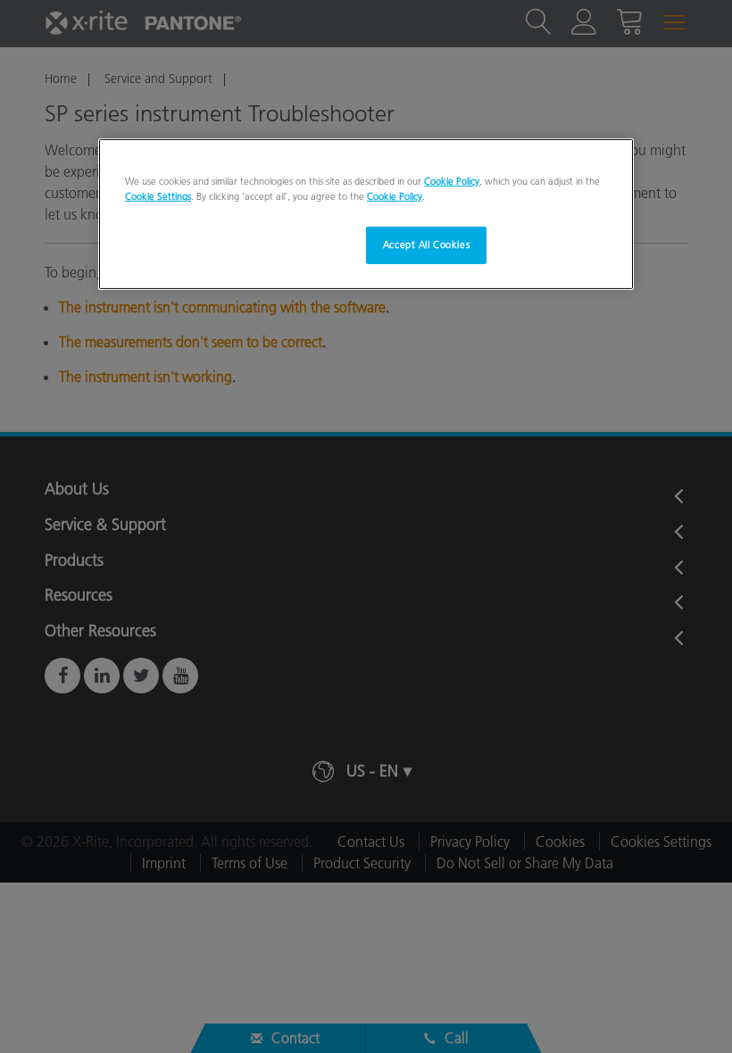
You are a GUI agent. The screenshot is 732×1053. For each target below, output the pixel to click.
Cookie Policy (451, 181)
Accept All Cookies (426, 244)
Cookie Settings (158, 196)
